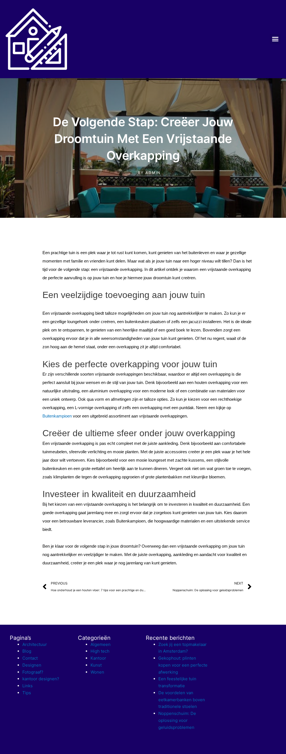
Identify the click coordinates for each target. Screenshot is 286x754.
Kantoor (98, 658)
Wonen (97, 672)
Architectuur (34, 644)
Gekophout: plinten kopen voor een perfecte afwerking (183, 665)
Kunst (96, 665)
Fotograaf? (32, 672)
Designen (31, 665)
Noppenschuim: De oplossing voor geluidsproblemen (177, 720)
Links (27, 685)
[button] (275, 39)
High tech (99, 651)
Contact (30, 658)
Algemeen (100, 644)
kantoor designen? (40, 678)
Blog (26, 651)
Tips (26, 692)
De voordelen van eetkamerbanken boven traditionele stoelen (181, 699)
